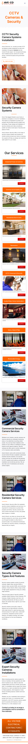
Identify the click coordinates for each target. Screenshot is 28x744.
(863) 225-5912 (7, 737)
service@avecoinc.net (19, 737)
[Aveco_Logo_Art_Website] (7, 2)
